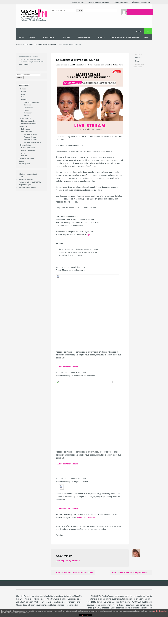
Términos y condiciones (27, 187)
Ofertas (21, 161)
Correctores (28, 108)
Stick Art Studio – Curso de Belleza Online (74, 572)
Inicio (21, 37)
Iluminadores (28, 113)
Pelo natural (25, 129)
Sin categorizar (24, 164)
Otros (23, 97)
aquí (88, 234)
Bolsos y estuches (28, 148)
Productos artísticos (28, 124)
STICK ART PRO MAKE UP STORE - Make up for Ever (36, 45)
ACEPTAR (85, 615)
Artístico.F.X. (49, 37)
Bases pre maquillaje (32, 102)
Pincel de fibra (26, 132)
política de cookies (160, 611)
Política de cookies (26, 179)
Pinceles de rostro (30, 140)
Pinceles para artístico (32, 142)
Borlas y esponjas (28, 150)
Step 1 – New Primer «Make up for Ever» (129, 572)
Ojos (23, 94)
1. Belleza (22, 89)
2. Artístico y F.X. (25, 118)
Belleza (32, 37)
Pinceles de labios (30, 134)
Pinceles (66, 37)
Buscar (79, 10)
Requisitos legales (25, 185)
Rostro (23, 99)
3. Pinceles (23, 126)
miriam (138, 57)
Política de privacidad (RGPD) (30, 182)
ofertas (101, 37)
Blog (146, 37)
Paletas (24, 156)
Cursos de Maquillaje (26, 158)
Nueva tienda (23, 64)
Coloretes (27, 105)
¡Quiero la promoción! (86, 517)
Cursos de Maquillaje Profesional (124, 37)
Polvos (26, 116)
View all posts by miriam (68, 560)
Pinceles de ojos (30, 137)
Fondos (26, 110)
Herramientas (84, 37)
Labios (23, 91)
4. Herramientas (25, 145)
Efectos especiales (28, 121)
